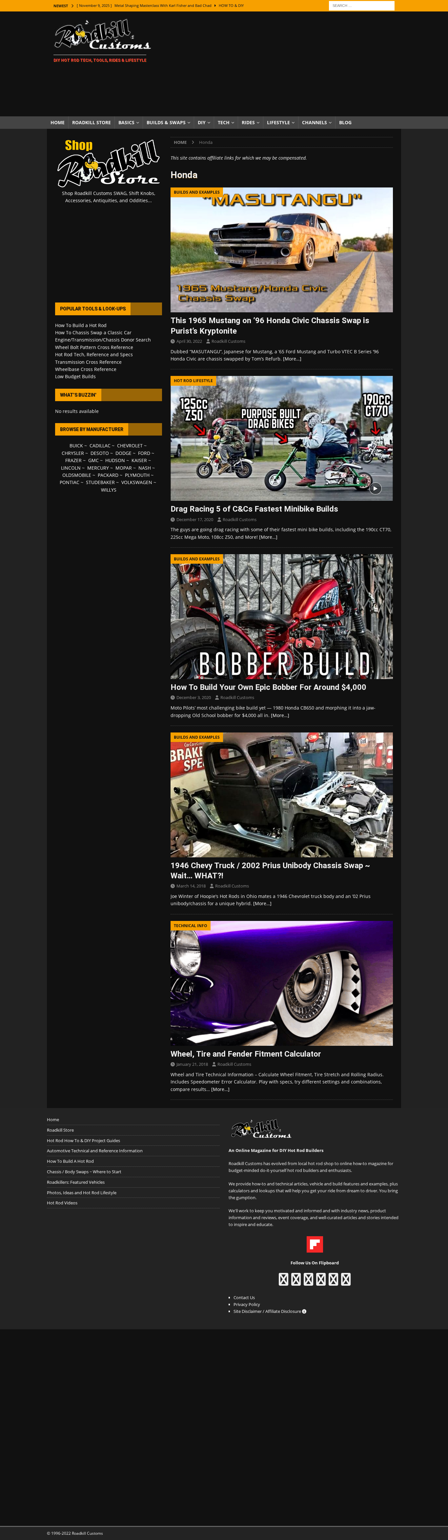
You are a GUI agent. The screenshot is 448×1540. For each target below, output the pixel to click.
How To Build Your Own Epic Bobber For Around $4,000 (268, 687)
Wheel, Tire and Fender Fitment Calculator (246, 1054)
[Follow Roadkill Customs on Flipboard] (315, 1249)
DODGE (123, 453)
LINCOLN (71, 468)
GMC (93, 460)
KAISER (139, 460)
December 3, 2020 (193, 697)
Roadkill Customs (228, 341)
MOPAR (123, 468)
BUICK (76, 445)
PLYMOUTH (137, 475)
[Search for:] (362, 5)
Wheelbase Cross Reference (85, 369)
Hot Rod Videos (62, 1203)
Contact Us (244, 1297)
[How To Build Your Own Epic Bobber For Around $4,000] (282, 616)
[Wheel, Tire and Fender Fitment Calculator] (282, 983)
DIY (202, 122)
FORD (144, 453)
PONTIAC (69, 482)
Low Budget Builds (75, 376)
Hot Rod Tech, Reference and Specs (94, 354)
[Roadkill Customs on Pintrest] (308, 1282)
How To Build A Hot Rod (70, 1161)
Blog (345, 122)
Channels (314, 122)
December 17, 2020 (194, 519)
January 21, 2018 (192, 1064)
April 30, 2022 (189, 341)
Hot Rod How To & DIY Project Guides (83, 1140)
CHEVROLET (130, 445)
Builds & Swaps (166, 122)
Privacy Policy (247, 1304)
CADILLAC (100, 445)
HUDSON (115, 460)
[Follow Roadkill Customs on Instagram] (296, 1282)
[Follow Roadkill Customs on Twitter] (333, 1282)
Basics (126, 122)
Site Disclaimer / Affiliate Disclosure (268, 1311)
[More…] (292, 359)
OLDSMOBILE (76, 475)
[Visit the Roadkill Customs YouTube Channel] (346, 1282)
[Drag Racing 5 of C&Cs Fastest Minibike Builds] (282, 438)
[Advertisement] (281, 64)
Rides (248, 122)
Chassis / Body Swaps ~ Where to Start (84, 1172)
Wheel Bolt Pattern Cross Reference (94, 347)
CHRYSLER (73, 453)
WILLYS (108, 490)
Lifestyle (278, 122)
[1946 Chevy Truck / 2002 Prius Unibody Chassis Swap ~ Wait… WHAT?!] (282, 794)
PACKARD (108, 475)
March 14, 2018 (191, 886)
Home (58, 122)
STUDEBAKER (100, 482)
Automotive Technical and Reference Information (95, 1151)
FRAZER (73, 460)
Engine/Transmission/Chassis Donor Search (103, 340)
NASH (144, 468)
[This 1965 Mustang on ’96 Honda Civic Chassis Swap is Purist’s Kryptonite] (282, 249)
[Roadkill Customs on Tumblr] (321, 1282)
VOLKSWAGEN (136, 482)
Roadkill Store (91, 122)
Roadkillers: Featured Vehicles (76, 1182)
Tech (224, 122)
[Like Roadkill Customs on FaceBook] (283, 1282)
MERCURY (98, 468)
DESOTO (100, 453)
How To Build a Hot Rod (81, 325)
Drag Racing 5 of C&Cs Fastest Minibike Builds (254, 509)
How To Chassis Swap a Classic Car (93, 332)
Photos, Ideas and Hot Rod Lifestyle (81, 1193)
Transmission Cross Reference (88, 362)
